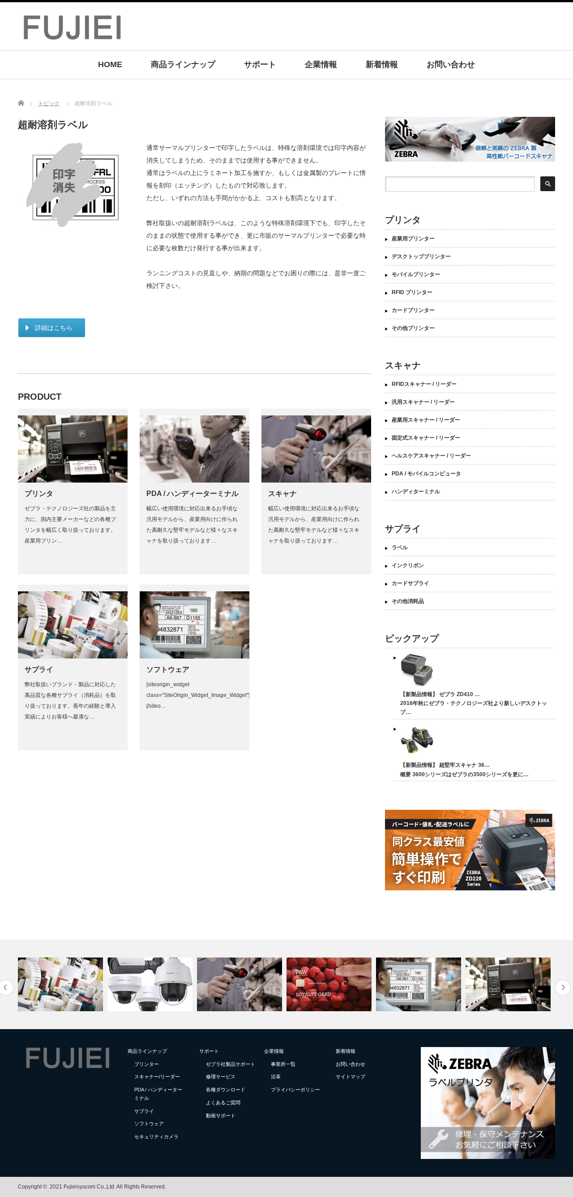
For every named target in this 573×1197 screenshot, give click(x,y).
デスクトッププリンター (421, 256)
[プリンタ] (509, 984)
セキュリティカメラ (156, 1136)
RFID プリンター (412, 292)
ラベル (400, 547)
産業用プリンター (413, 238)
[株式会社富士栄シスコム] (72, 40)
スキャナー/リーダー (157, 1076)
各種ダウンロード (225, 1089)
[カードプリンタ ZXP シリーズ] (330, 984)
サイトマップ (350, 1076)
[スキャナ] (240, 984)
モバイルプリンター (416, 274)
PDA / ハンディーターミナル (192, 493)
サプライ (39, 669)
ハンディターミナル (416, 491)
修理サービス (220, 1076)
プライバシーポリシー (295, 1089)
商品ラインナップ (183, 64)
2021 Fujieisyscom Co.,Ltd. (82, 1187)
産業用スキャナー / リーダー (426, 420)
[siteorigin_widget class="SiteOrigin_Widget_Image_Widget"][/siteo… (198, 695)
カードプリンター (413, 310)
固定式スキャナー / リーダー (426, 438)
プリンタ (39, 493)
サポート (260, 64)
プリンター (146, 1064)
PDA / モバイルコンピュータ (426, 473)
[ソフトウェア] (419, 984)
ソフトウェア (167, 669)
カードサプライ (410, 583)
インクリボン (408, 565)
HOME (110, 64)
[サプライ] (61, 984)
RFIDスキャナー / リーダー (424, 384)
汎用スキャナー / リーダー (423, 402)
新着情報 (382, 64)
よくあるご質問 (223, 1102)
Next (563, 988)
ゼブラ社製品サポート (230, 1064)
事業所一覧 (283, 1064)
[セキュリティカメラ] (151, 984)
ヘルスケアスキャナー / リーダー (431, 456)
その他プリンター (413, 328)
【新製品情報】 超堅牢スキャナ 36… (445, 765)
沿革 (276, 1076)
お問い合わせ (451, 64)
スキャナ (282, 493)
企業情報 (321, 64)
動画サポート (220, 1115)
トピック (49, 103)
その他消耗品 (408, 601)
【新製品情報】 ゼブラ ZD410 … (440, 694)
